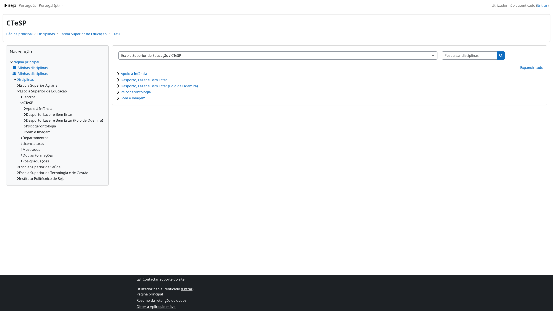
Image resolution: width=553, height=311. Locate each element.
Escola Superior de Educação (83, 34)
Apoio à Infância (134, 73)
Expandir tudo (531, 67)
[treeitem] (57, 120)
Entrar (542, 5)
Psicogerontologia (136, 92)
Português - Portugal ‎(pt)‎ (39, 5)
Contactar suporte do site (163, 279)
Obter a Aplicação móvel (156, 306)
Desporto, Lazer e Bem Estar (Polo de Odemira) (159, 86)
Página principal (19, 34)
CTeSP (116, 34)
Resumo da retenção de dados (161, 300)
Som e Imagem (133, 98)
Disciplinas (46, 34)
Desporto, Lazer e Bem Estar (144, 80)
